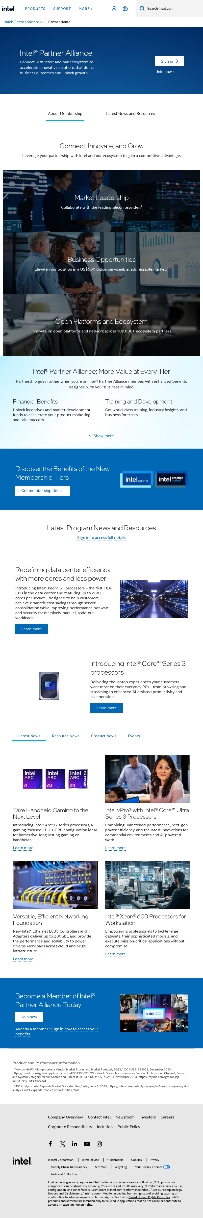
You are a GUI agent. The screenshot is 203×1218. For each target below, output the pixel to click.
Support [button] (62, 8)
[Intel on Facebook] (50, 1144)
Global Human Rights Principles (149, 1197)
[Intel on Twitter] (62, 1144)
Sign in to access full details (101, 537)
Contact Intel (99, 1117)
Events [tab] (134, 736)
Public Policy (129, 1126)
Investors (148, 1117)
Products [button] (35, 8)
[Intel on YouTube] (87, 1144)
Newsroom (125, 1117)
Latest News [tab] (29, 736)
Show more (104, 435)
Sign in (167, 61)
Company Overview (65, 1117)
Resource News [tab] (65, 736)
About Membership (65, 113)
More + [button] (86, 8)
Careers (167, 1117)
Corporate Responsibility (70, 1126)
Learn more (23, 847)
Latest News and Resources (130, 113)
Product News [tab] (103, 736)
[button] (101, 397)
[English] (125, 8)
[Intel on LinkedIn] (75, 1144)
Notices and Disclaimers (64, 1193)
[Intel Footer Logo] (22, 1160)
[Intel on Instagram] (99, 1144)
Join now (164, 71)
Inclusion (105, 1126)
